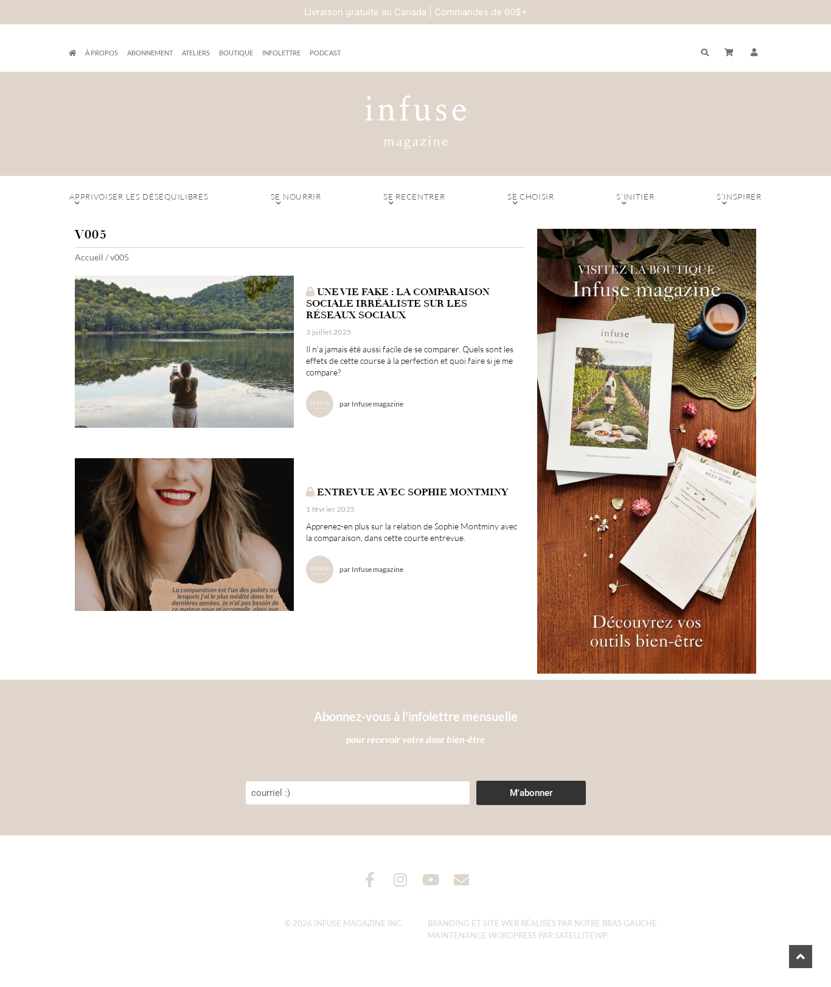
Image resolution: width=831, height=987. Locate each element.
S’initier (635, 196)
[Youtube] (431, 879)
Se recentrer (414, 196)
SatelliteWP (581, 935)
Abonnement (150, 53)
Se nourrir (296, 196)
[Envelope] (461, 879)
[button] (754, 53)
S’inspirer (739, 196)
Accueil (89, 257)
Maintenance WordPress (482, 935)
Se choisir (530, 196)
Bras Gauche (629, 923)
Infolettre (281, 53)
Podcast (325, 53)
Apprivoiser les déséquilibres (138, 196)
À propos (101, 53)
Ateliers (196, 53)
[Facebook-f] (370, 879)
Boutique (236, 53)
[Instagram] (400, 879)
